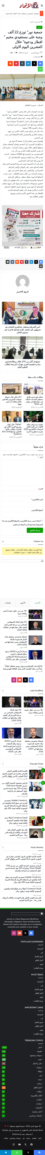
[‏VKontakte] (12, 262)
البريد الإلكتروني (37, 499)
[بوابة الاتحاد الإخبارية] (29, 5)
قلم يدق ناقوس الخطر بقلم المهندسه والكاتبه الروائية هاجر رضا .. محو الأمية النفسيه (16, 832)
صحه (40, 1080)
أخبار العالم (39, 960)
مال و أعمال (37, 1063)
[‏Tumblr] (26, 262)
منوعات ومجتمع (36, 1055)
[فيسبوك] (41, 262)
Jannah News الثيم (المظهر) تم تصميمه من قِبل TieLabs (22, 1130)
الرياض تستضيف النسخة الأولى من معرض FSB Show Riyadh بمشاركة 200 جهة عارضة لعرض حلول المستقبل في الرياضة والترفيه (14, 788)
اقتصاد (39, 1051)
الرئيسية (38, 22)
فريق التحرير (35, 53)
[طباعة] (41, 266)
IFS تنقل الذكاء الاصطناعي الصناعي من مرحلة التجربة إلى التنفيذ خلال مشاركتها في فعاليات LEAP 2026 (11, 715)
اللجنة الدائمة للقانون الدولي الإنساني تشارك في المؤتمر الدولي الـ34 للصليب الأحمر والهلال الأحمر (14, 773)
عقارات (39, 1100)
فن (40, 1075)
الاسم (40, 489)
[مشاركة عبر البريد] (8, 262)
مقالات (39, 1092)
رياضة (39, 1084)
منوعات (39, 1067)
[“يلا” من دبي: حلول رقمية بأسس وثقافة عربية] (35, 614)
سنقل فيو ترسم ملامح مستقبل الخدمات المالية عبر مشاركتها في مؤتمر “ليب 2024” (34, 400)
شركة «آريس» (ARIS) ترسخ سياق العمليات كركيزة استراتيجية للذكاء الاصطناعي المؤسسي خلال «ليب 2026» (12, 746)
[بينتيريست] (22, 262)
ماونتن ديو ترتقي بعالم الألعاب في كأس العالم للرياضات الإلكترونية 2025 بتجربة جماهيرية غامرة (33, 428)
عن (42, 953)
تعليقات (8, 603)
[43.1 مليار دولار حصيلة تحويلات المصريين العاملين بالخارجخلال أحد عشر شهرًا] (12, 389)
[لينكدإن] (31, 262)
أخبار (31, 22)
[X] (36, 262)
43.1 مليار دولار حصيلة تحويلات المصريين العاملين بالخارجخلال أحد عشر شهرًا (12, 400)
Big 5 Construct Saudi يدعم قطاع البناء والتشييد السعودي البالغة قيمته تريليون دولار (16, 820)
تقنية (41, 964)
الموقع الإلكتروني (37, 510)
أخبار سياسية (37, 1112)
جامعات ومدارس (35, 1116)
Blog (40, 1071)
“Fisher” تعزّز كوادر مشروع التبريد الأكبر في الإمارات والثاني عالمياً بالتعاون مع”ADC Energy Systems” (12, 429)
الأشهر (22, 603)
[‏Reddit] (17, 262)
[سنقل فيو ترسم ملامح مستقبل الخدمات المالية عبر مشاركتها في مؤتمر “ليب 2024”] (33, 389)
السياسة (39, 1108)
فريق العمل (38, 956)
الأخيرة (37, 603)
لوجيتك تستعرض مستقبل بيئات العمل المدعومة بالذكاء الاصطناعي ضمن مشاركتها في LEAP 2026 (34, 746)
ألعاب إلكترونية (36, 1096)
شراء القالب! (38, 968)
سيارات (39, 1104)
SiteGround (16, 1134)
